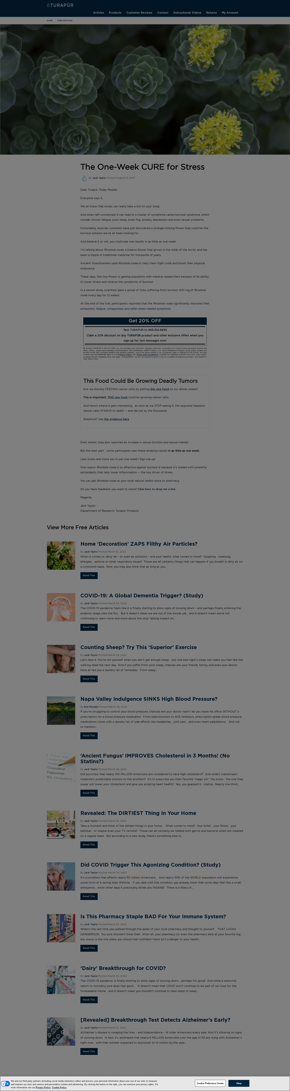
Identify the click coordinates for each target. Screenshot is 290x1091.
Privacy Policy (43, 1087)
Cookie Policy (59, 1087)
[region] (145, 1083)
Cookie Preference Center (210, 1083)
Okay (239, 1083)
